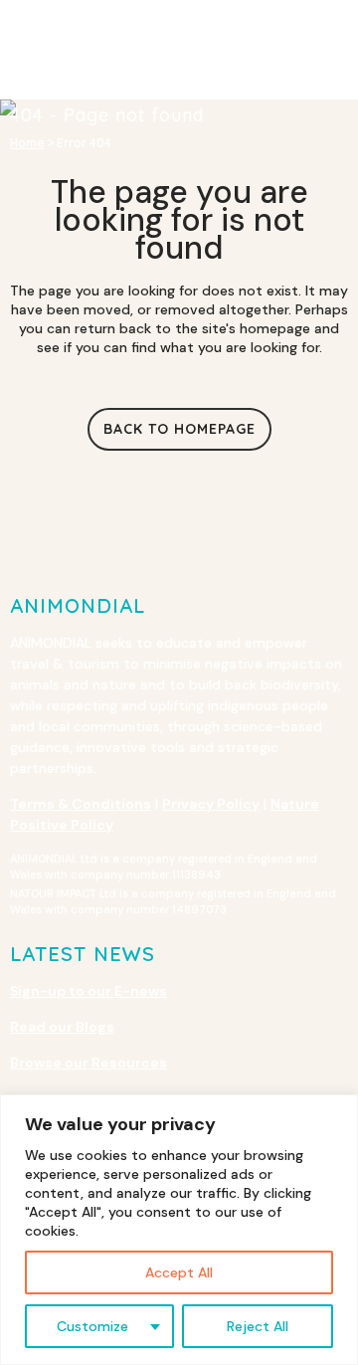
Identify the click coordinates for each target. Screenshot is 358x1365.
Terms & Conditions (80, 804)
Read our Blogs (62, 1027)
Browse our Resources (88, 1063)
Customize (92, 1326)
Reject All (257, 1326)
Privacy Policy (211, 804)
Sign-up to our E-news (88, 991)
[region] (179, 1229)
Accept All (179, 1272)
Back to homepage (179, 429)
